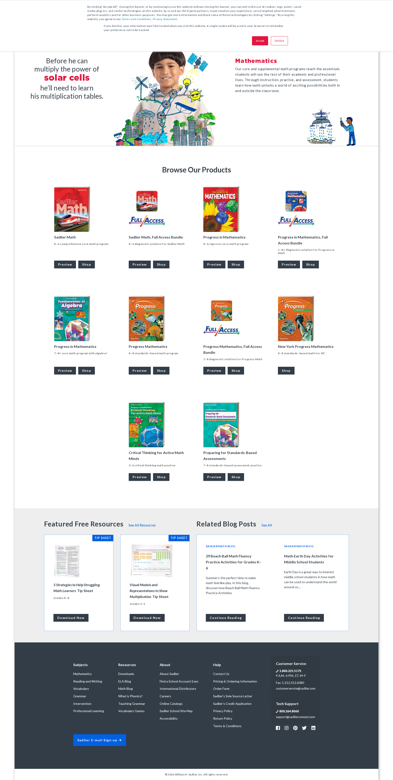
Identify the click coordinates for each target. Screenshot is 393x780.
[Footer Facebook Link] (278, 727)
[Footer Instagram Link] (287, 727)
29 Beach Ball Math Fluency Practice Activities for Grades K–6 (233, 562)
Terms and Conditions (136, 19)
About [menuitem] (165, 664)
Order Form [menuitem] (221, 688)
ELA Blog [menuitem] (124, 681)
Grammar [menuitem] (79, 696)
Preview (65, 264)
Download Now (71, 618)
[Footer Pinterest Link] (295, 727)
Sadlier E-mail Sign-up (97, 740)
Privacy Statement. (165, 19)
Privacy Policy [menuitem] (222, 711)
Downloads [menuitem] (126, 674)
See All (267, 525)
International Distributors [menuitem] (178, 688)
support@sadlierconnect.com (295, 717)
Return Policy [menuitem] (222, 718)
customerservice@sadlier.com (295, 688)
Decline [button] (279, 40)
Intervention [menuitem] (82, 704)
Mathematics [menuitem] (82, 674)
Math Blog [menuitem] (125, 688)
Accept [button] (260, 40)
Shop (86, 264)
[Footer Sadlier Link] (313, 727)
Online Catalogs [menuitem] (171, 704)
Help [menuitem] (217, 664)
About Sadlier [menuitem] (169, 674)
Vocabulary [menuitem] (81, 688)
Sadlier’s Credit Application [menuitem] (232, 704)
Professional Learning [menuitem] (88, 711)
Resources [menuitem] (127, 664)
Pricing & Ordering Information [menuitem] (235, 681)
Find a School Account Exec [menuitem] (179, 681)
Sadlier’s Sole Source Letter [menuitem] (232, 696)
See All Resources (142, 525)
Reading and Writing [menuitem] (87, 681)
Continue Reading (226, 618)
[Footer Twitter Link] (304, 727)
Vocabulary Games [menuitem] (131, 711)
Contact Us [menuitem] (221, 674)
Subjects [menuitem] (80, 664)
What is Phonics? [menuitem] (130, 696)
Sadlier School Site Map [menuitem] (176, 711)
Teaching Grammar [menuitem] (131, 704)
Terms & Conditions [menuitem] (227, 726)
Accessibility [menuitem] (169, 718)
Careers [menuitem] (165, 696)
